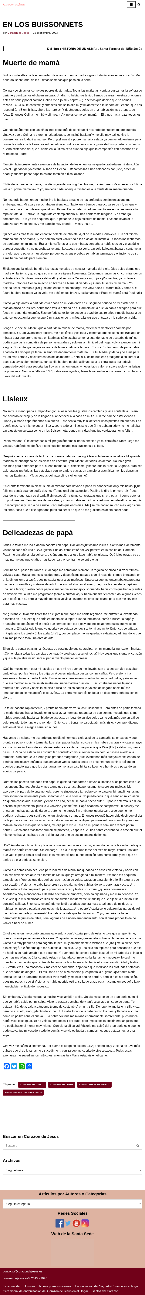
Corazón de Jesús (18, 32)
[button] (138, 4)
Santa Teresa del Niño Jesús (23, 1092)
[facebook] (60, 1226)
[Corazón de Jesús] (14, 4)
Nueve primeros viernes (55, 1286)
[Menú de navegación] (131, 4)
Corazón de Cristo (32, 1084)
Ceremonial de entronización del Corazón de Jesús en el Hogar (45, 1291)
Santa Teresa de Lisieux (94, 1084)
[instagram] (85, 1226)
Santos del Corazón (105, 1291)
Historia (30, 1286)
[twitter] (68, 1226)
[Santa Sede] (72, 1265)
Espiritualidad (12, 1286)
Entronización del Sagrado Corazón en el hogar (107, 1286)
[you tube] (76, 1226)
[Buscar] (138, 1146)
